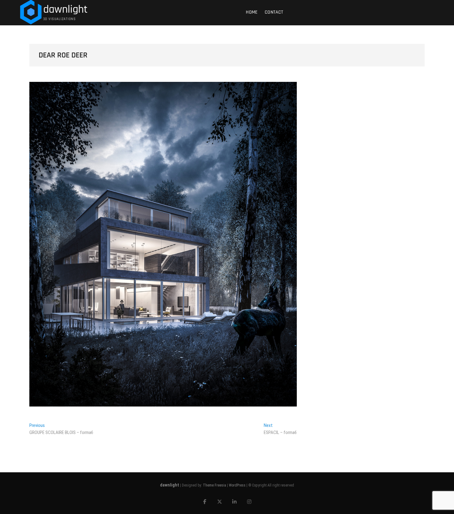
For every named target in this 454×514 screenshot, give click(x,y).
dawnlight (65, 9)
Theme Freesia (214, 485)
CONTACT (274, 12)
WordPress (237, 485)
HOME (252, 12)
